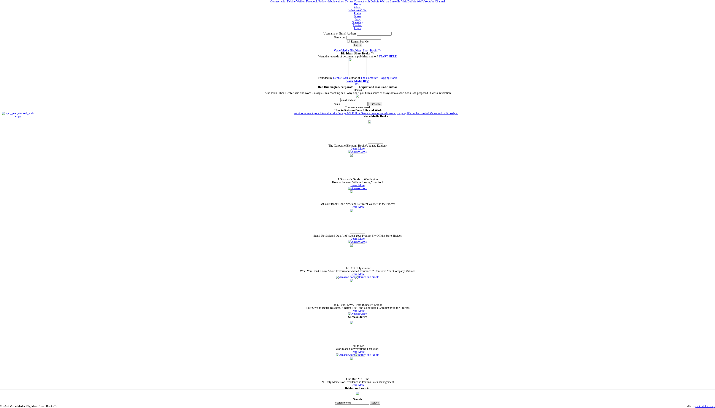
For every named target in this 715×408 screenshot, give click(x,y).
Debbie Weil (340, 77)
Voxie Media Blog (357, 81)
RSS (357, 84)
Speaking (357, 22)
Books (357, 16)
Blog (357, 19)
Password (340, 37)
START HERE (388, 56)
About (357, 7)
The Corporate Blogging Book (379, 77)
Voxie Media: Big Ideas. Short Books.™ (357, 50)
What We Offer (358, 10)
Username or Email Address (339, 33)
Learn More (358, 148)
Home (357, 4)
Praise (357, 13)
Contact (357, 25)
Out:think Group (705, 406)
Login (357, 28)
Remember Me (359, 41)
